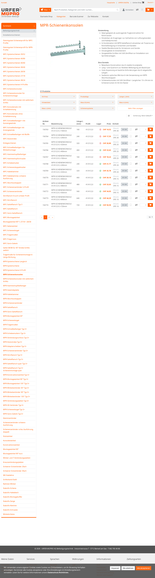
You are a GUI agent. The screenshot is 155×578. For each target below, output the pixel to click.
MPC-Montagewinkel (11, 217)
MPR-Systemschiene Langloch (15, 261)
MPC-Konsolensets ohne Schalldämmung (13, 115)
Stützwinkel (7, 436)
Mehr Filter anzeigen (135, 108)
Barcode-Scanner (77, 16)
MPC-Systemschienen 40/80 (14, 58)
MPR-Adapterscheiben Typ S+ (14, 346)
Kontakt (105, 16)
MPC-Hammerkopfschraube (14, 158)
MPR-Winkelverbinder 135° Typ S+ (16, 396)
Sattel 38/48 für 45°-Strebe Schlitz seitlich (16, 249)
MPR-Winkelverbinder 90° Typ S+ (16, 392)
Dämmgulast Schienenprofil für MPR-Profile (18, 48)
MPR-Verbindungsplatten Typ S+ (16, 401)
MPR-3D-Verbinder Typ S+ (13, 405)
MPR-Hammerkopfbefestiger (14, 286)
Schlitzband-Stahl (10, 479)
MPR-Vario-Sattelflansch (12, 311)
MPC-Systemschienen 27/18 (14, 76)
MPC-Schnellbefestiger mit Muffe (16, 134)
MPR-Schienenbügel (11, 320)
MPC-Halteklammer (11, 171)
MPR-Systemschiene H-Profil (14, 270)
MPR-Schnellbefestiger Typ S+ (15, 329)
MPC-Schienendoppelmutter (14, 167)
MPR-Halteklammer (11, 294)
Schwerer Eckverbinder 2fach (14, 466)
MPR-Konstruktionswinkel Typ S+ (16, 375)
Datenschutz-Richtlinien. (58, 572)
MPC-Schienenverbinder (12, 191)
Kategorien (61, 16)
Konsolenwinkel (9, 440)
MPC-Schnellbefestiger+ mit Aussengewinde (14, 121)
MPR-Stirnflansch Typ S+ (12, 355)
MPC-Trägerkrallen (10, 235)
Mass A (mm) (123, 102)
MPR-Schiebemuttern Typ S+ (14, 333)
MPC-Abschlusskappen (12, 183)
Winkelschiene (9, 514)
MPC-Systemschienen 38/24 (14, 80)
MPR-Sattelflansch (10, 307)
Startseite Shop (46, 16)
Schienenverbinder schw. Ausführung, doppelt (18, 430)
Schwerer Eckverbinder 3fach (14, 471)
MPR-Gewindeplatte (11, 290)
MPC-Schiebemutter (11, 163)
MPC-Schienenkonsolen (12, 89)
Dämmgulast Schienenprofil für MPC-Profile (18, 41)
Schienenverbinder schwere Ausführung (14, 423)
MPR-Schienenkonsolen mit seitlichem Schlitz (18, 280)
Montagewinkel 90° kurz (13, 453)
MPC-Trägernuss (9, 239)
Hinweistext (46, 102)
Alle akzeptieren (143, 568)
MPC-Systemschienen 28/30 (14, 71)
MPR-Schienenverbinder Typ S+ (15, 350)
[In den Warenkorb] (150, 129)
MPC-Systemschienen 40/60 (14, 63)
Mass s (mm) (46, 108)
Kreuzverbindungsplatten (13, 462)
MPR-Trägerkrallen (10, 324)
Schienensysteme (87, 108)
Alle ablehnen (128, 568)
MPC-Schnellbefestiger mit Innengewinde (13, 128)
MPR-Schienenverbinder (12, 303)
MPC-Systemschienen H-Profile (15, 84)
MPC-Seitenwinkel (10, 226)
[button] (100, 129)
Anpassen (115, 568)
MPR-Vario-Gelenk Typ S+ (13, 414)
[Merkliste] (142, 10)
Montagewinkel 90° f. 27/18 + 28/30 (17, 222)
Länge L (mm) (124, 97)
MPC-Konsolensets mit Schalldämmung (12, 108)
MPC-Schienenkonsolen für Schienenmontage (14, 94)
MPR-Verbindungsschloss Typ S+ (16, 337)
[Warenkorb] (148, 10)
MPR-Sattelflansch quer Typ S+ (15, 363)
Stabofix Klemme (10, 505)
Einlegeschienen (9, 143)
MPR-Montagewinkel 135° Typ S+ (16, 383)
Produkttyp (85, 97)
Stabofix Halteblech (11, 492)
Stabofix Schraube (10, 510)
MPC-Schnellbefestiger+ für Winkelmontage (14, 148)
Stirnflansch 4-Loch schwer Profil (16, 196)
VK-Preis (45, 97)
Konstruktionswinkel (11, 445)
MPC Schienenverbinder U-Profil (16, 187)
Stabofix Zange (9, 501)
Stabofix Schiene (9, 488)
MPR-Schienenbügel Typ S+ (14, 409)
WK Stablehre (8, 475)
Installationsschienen (11, 35)
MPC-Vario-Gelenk (10, 243)
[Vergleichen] (136, 130)
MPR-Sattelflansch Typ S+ (13, 359)
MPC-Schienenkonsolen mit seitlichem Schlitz (18, 101)
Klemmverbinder (9, 418)
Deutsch (150, 2)
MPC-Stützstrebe (10, 139)
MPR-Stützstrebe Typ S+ (12, 342)
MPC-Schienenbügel (11, 230)
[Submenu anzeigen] (34, 26)
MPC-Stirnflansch (10, 200)
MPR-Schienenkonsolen (13, 274)
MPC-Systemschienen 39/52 (14, 54)
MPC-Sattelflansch (10, 209)
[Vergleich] (137, 10)
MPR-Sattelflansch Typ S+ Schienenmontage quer (13, 369)
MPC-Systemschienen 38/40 (14, 67)
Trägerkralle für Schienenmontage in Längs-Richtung (17, 255)
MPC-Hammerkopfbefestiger (14, 154)
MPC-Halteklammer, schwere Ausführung (14, 177)
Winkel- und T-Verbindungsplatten (16, 458)
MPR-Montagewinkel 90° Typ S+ (15, 379)
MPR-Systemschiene (11, 266)
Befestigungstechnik (11, 30)
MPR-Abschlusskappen (12, 299)
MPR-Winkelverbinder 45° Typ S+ (16, 388)
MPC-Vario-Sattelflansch (12, 213)
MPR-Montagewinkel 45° (13, 316)
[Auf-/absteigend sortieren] (128, 115)
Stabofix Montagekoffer (12, 497)
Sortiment (7, 26)
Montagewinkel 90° (11, 449)
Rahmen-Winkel (9, 484)
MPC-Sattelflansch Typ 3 (12, 204)
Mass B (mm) (85, 102)
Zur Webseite (93, 16)
